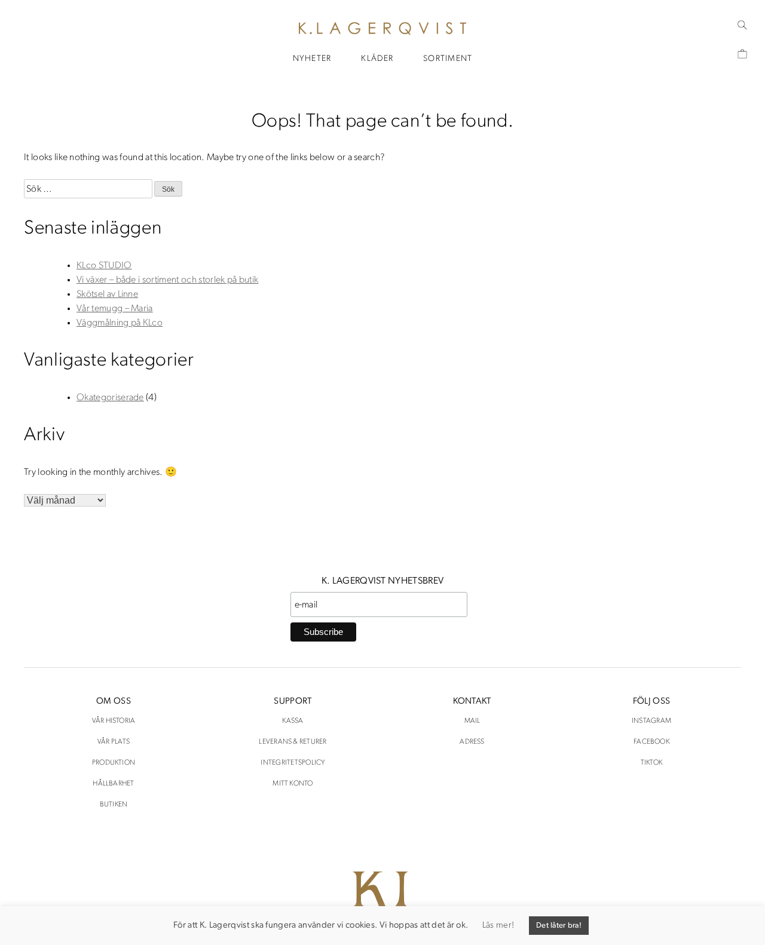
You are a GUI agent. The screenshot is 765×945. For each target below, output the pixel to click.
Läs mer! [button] (498, 925)
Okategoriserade (110, 398)
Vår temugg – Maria (114, 309)
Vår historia (114, 721)
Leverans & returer (292, 741)
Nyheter (312, 58)
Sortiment (447, 58)
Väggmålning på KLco (119, 323)
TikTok (651, 762)
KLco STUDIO (104, 266)
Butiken (114, 804)
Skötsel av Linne (107, 294)
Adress (472, 741)
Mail (472, 721)
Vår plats (113, 741)
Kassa (292, 721)
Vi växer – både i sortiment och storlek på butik (167, 280)
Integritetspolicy (293, 762)
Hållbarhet (113, 783)
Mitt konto (293, 783)
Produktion (113, 762)
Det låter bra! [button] (559, 925)
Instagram (651, 721)
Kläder (377, 58)
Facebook (651, 741)
